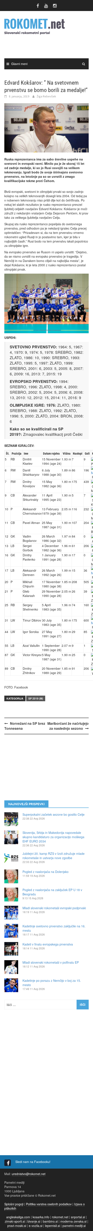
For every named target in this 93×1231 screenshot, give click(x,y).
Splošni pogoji (13, 1204)
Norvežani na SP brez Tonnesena (24, 726)
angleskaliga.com (18, 1217)
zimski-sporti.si (15, 1221)
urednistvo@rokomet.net (28, 1174)
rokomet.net (60, 1217)
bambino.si (50, 1221)
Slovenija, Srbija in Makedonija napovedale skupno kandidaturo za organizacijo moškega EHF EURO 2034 (53, 836)
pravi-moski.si (16, 1225)
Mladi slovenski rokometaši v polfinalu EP (50, 962)
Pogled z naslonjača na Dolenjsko (45, 871)
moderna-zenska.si (73, 1221)
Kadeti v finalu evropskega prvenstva (47, 944)
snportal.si (78, 1217)
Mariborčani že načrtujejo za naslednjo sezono (68, 726)
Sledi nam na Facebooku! (33, 1162)
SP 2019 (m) (35, 698)
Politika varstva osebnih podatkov (49, 1204)
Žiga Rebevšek (46, 96)
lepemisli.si (52, 1225)
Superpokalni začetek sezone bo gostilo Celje (53, 814)
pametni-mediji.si (74, 1225)
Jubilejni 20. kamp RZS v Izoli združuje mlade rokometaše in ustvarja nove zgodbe (53, 855)
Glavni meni (19, 64)
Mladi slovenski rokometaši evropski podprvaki (54, 908)
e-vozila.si (35, 1225)
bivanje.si (33, 1221)
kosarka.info (41, 1217)
